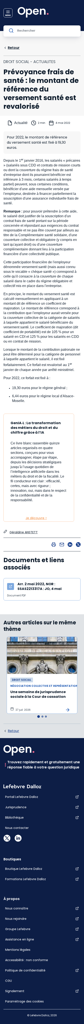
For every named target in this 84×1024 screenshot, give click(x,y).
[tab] (38, 716)
